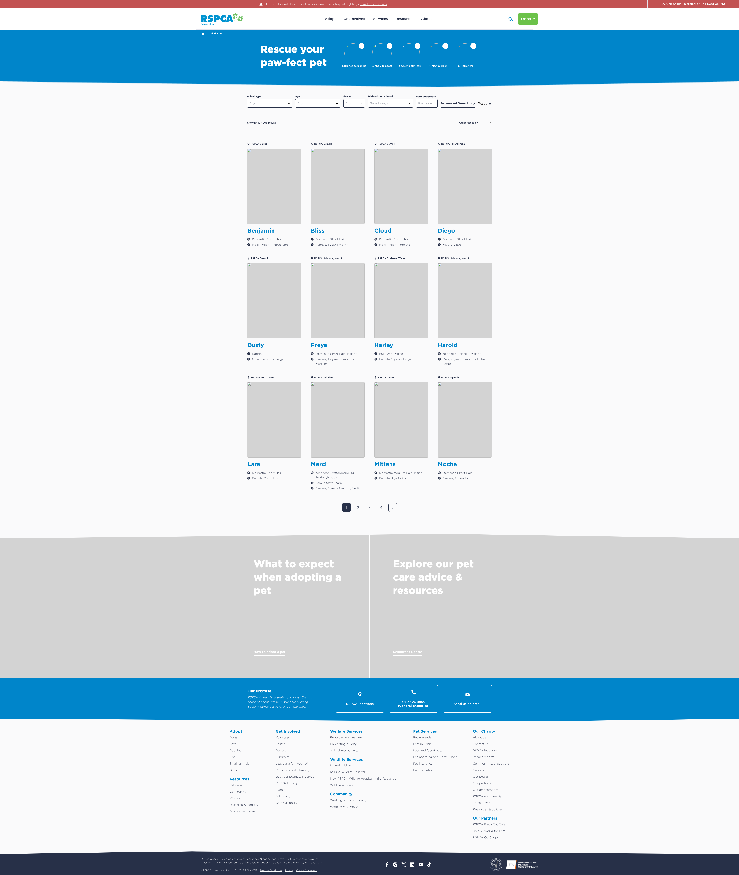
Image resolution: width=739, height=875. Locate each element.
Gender (347, 96)
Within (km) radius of (380, 96)
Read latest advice (373, 4)
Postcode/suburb (426, 96)
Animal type (254, 96)
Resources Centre (407, 652)
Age (297, 96)
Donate (528, 19)
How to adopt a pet (269, 652)
